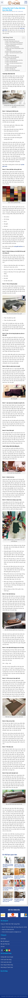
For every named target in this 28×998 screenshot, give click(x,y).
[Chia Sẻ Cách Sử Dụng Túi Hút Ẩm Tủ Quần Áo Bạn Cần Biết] (8, 883)
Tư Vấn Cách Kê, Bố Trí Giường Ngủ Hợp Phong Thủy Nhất (8, 877)
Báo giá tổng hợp (5, 944)
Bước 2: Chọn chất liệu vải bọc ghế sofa (14, 42)
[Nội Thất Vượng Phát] (14, 2)
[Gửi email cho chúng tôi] (4, 950)
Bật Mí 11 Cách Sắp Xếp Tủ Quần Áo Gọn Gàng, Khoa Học (19, 888)
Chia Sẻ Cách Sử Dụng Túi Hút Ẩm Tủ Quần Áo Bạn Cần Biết (8, 888)
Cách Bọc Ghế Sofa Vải (9, 39)
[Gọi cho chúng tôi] (7, 950)
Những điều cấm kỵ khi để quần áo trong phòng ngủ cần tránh (19, 877)
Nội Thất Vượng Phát (18, 11)
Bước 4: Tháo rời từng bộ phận (12, 46)
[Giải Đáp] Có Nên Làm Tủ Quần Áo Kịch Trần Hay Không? (19, 900)
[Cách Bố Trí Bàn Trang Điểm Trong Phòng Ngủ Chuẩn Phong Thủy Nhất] (19, 860)
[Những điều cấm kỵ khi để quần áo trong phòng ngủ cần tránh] (19, 871)
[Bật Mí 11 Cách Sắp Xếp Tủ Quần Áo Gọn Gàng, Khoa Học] (19, 883)
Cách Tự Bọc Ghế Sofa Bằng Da (11, 57)
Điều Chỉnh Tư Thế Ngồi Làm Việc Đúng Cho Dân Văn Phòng (8, 865)
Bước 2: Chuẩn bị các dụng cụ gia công (15, 60)
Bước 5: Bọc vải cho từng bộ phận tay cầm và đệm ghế (15, 49)
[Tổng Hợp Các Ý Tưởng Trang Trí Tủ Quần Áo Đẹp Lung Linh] (8, 894)
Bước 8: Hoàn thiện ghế (11, 55)
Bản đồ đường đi (5, 941)
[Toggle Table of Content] (22, 38)
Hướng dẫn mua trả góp (7, 957)
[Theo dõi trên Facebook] (2, 950)
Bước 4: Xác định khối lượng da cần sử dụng (14, 64)
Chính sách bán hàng (6, 959)
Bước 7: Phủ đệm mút (10, 68)
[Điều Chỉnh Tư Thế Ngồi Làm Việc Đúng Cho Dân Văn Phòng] (8, 860)
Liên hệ (2, 946)
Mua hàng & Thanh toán (7, 967)
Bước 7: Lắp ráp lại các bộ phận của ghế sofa (14, 53)
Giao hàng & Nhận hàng (7, 964)
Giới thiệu (3, 938)
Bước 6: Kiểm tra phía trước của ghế (13, 51)
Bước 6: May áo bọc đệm (12, 67)
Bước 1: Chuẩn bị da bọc (11, 58)
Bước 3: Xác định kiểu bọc (12, 61)
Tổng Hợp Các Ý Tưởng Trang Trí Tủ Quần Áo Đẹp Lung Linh (8, 900)
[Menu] (2, 2)
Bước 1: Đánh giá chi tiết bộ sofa (12, 41)
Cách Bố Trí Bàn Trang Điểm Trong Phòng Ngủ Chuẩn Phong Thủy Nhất (19, 865)
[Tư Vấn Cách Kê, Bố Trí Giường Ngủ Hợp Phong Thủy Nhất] (8, 871)
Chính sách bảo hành (6, 962)
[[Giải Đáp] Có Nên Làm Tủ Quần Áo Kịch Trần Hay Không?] (19, 894)
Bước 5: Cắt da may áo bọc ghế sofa (14, 65)
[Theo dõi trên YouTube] (9, 950)
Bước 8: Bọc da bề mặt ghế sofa (13, 70)
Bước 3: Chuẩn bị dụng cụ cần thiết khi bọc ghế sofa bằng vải (14, 45)
